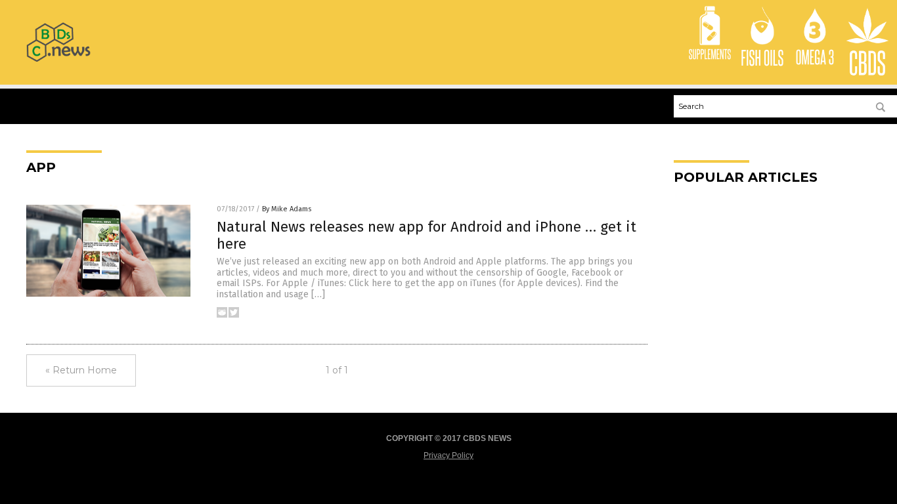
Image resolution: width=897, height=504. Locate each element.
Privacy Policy (448, 455)
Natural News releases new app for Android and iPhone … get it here (426, 235)
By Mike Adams (286, 209)
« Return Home (81, 370)
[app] (58, 59)
